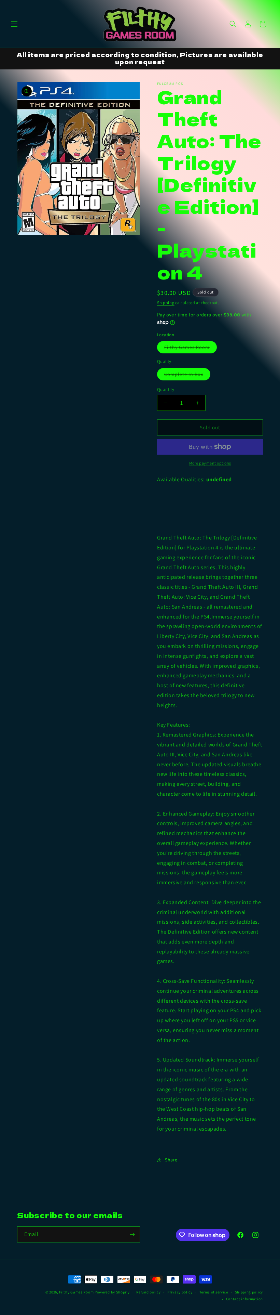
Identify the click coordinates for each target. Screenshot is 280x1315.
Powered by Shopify (112, 1292)
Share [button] (171, 1160)
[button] (14, 23)
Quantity (165, 389)
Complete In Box (187, 375)
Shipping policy (249, 1292)
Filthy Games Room (190, 348)
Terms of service (213, 1292)
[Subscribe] (132, 1234)
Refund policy (148, 1292)
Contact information (244, 1299)
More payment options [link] (210, 463)
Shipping (165, 302)
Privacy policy (180, 1292)
